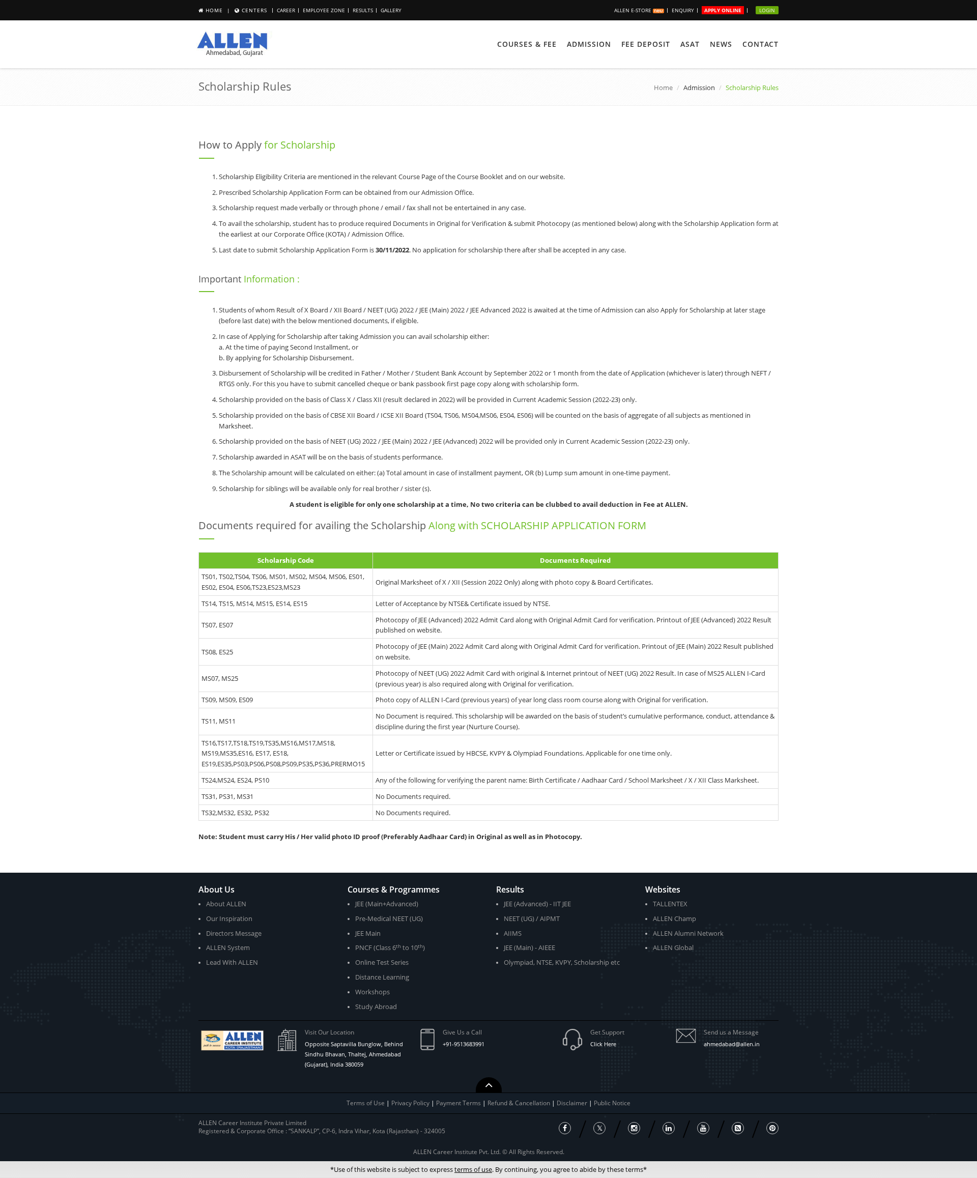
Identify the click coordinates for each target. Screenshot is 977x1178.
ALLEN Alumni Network (688, 933)
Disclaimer (573, 1103)
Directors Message (234, 933)
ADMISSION (589, 44)
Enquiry (683, 10)
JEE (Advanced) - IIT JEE (537, 903)
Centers (254, 10)
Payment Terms (459, 1103)
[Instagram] (634, 1128)
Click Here (603, 1044)
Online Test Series (382, 962)
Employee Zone (324, 10)
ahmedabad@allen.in (732, 1044)
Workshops (372, 991)
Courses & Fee (527, 44)
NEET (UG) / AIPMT (532, 918)
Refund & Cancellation (519, 1103)
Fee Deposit (645, 44)
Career (286, 10)
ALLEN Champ (674, 918)
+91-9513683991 (463, 1044)
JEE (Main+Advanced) (386, 903)
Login (767, 10)
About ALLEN (226, 903)
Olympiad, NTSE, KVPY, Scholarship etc (562, 962)
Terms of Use (366, 1103)
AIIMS (513, 933)
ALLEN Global (673, 947)
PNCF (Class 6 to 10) (390, 948)
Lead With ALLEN (232, 962)
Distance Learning (382, 977)
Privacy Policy (410, 1103)
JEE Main (368, 933)
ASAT (690, 44)
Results (363, 10)
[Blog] (738, 1128)
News (721, 44)
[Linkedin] (669, 1128)
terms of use (473, 1169)
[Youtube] (703, 1128)
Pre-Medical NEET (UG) (389, 918)
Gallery (391, 10)
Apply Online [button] (722, 10)
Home (214, 10)
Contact (760, 44)
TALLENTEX (670, 903)
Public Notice (612, 1103)
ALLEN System (228, 947)
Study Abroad (376, 1006)
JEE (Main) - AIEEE (529, 947)
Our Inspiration (229, 918)
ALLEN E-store (633, 10)
